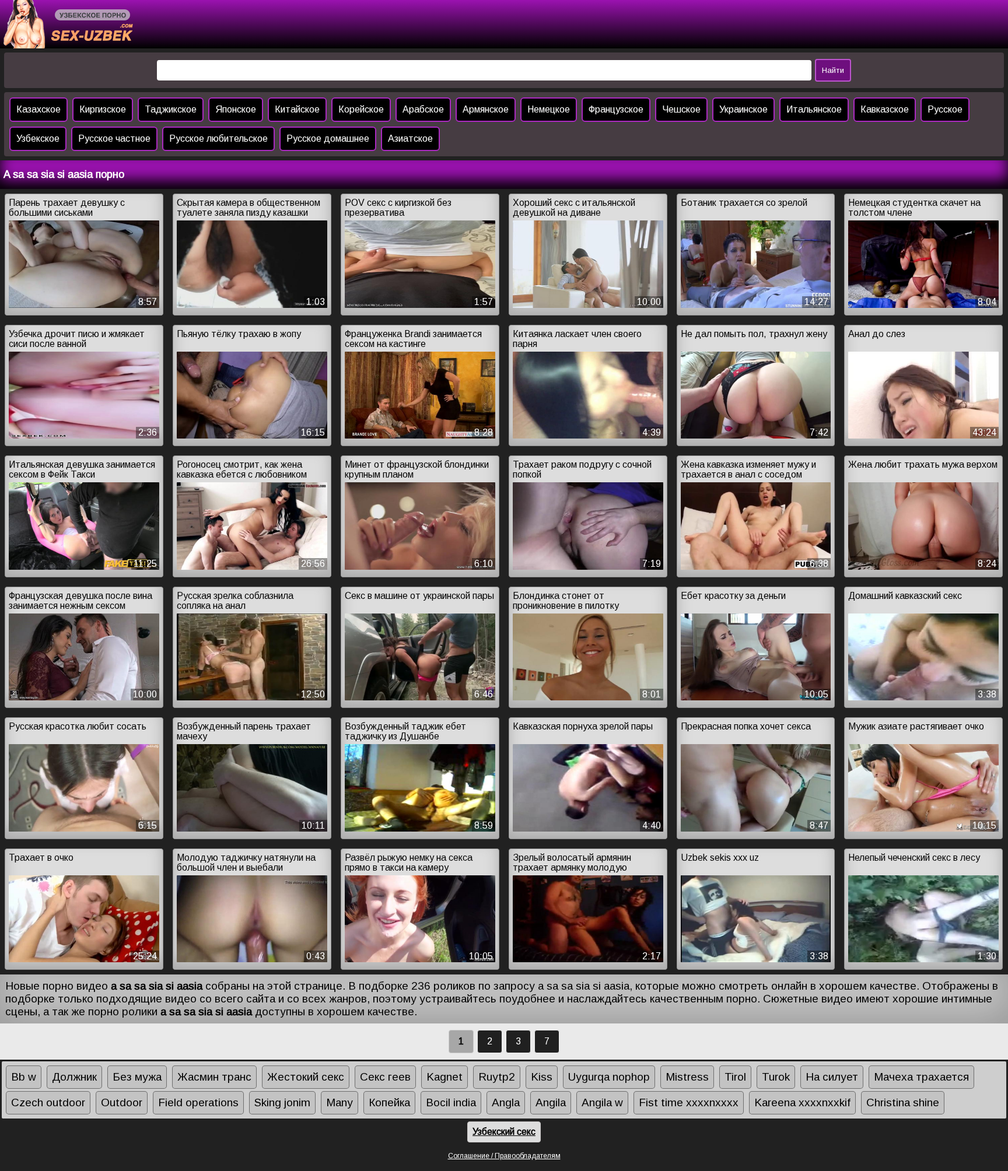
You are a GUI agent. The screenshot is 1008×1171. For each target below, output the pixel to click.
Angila (551, 1102)
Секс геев (385, 1077)
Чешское (681, 109)
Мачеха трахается (921, 1077)
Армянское (486, 109)
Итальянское (814, 109)
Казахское (38, 109)
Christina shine (902, 1102)
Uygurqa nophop (609, 1077)
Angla (506, 1102)
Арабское (423, 109)
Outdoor (121, 1102)
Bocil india (451, 1102)
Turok (776, 1077)
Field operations (198, 1102)
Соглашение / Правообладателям (504, 1156)
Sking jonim (282, 1102)
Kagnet (444, 1077)
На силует (832, 1077)
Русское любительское (218, 138)
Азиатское (410, 138)
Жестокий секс (305, 1077)
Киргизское (102, 109)
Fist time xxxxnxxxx (688, 1102)
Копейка (389, 1102)
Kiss (541, 1077)
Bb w (23, 1077)
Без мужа (137, 1077)
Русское (945, 109)
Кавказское (884, 109)
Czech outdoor (48, 1102)
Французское (616, 109)
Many (339, 1102)
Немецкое (548, 109)
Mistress (687, 1077)
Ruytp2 (496, 1077)
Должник (74, 1077)
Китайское (297, 109)
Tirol (735, 1077)
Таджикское (171, 109)
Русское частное (114, 138)
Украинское (743, 109)
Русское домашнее (327, 138)
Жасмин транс (214, 1077)
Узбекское (38, 138)
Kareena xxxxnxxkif (802, 1102)
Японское (235, 109)
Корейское (361, 109)
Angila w (602, 1102)
